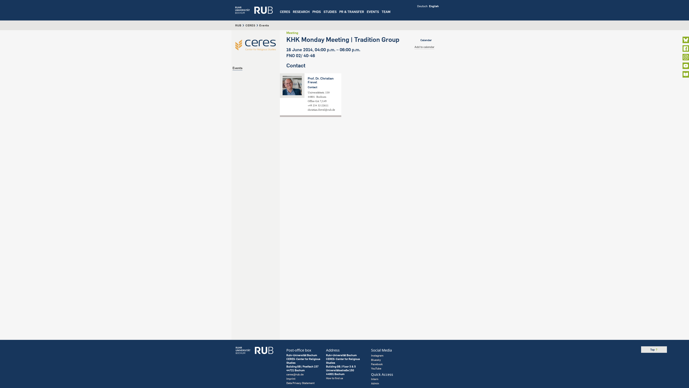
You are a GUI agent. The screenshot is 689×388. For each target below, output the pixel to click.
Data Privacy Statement (300, 383)
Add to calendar (424, 47)
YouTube (376, 368)
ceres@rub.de (295, 374)
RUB (238, 25)
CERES (285, 12)
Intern (374, 379)
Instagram (377, 355)
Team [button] (386, 12)
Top (652, 349)
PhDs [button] (316, 12)
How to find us (334, 378)
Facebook (377, 364)
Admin (375, 383)
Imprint (290, 378)
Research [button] (301, 12)
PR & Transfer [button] (351, 12)
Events (373, 12)
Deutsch (422, 6)
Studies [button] (330, 12)
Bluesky (376, 360)
